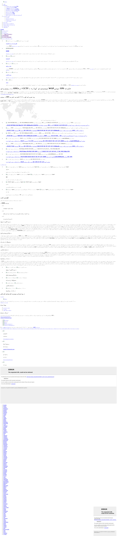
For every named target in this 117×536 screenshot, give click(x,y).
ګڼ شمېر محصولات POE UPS (12, 10)
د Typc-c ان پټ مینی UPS (12, 8)
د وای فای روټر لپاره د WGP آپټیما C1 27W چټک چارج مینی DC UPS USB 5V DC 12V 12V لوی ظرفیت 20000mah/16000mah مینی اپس (45, 141)
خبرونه (5, 22)
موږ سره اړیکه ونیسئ (9, 24)
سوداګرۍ (8, 75)
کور (4, 4)
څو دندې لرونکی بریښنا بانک (14, 15)
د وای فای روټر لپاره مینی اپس (9, 328)
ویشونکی (5, 27)
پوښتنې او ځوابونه (8, 23)
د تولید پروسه (10, 18)
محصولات (5, 5)
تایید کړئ (6, 25)
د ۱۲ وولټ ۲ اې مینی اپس (30, 328)
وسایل (7, 17)
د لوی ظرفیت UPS (10, 13)
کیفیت (8, 58)
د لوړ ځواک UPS (10, 12)
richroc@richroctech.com (6, 317)
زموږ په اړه (6, 16)
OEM (7, 51)
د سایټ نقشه (6, 327)
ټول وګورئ (3, 164)
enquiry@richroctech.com (8, 349)
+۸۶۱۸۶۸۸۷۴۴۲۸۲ (8, 359)
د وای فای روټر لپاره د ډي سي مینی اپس (48, 328)
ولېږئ (2, 296)
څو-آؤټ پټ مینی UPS (11, 7)
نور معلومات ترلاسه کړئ (7, 94)
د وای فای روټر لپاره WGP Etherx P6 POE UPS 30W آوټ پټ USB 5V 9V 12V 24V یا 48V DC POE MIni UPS (38, 151)
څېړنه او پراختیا (11, 19)
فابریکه (8, 66)
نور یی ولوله (15, 46)
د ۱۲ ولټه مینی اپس (64, 328)
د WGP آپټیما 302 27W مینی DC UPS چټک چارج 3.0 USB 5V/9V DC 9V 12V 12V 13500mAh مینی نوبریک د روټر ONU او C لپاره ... (45, 146)
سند (7, 82)
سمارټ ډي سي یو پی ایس (12, 11)
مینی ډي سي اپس (75, 328)
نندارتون (8, 21)
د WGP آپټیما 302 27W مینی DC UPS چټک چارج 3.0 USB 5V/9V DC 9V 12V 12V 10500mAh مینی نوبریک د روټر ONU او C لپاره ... (45, 130)
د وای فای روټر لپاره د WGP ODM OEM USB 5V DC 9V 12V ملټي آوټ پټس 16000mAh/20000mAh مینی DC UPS (39, 156)
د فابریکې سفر (7, 310)
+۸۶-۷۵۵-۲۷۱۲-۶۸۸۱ (8, 339)
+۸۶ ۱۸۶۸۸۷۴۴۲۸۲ (5, 316)
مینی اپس (20, 328)
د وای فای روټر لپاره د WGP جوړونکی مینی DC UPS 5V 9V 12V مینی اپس (28, 162)
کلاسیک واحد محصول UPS (12, 6)
